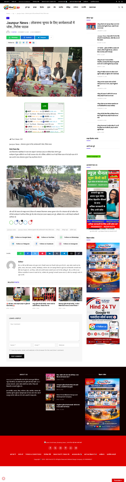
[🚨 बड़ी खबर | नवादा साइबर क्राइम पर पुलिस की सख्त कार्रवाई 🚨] (18, 294)
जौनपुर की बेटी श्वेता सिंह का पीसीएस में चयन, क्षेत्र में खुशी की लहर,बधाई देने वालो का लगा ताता (108, 115)
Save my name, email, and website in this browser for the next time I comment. (37, 350)
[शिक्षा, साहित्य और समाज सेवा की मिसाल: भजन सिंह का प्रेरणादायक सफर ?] (50, 377)
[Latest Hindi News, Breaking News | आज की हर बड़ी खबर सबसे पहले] (11, 7)
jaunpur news (11, 230)
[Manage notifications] (3, 478)
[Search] (122, 7)
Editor (14, 32)
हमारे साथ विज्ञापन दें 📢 (90, 454)
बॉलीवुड (68, 7)
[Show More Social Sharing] (51, 37)
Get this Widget (60, 103)
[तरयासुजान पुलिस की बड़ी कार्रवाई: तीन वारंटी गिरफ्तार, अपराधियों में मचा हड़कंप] (50, 387)
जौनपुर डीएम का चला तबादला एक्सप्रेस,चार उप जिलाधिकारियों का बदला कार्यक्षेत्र (107, 104)
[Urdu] (91, 154)
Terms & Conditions (33, 454)
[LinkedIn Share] (25, 222)
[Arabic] (87, 152)
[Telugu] (89, 154)
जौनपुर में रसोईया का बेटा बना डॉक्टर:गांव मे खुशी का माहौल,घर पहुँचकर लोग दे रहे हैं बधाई (108, 73)
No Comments (36, 32)
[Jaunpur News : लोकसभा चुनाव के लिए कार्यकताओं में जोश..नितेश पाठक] (44, 72)
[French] (95, 152)
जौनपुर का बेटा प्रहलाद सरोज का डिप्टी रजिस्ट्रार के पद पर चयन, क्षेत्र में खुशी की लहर (107, 83)
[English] (93, 152)
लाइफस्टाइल (92, 7)
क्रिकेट (42, 7)
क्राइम (35, 7)
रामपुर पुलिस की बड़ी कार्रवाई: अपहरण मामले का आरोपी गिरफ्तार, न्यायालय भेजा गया (43, 304)
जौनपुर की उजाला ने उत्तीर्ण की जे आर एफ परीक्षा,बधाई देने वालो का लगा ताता (107, 94)
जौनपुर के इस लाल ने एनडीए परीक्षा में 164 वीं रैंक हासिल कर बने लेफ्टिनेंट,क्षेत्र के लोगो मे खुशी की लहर (108, 127)
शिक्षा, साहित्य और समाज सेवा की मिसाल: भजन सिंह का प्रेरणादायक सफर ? (68, 376)
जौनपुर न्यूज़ (65, 230)
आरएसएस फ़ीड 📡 (77, 454)
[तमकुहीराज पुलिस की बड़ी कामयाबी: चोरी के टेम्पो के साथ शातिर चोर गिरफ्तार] (50, 407)
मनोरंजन (76, 7)
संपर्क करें (20, 454)
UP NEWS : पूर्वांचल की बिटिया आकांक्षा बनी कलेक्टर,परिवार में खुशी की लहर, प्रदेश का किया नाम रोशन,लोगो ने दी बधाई (108, 50)
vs (44, 112)
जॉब (54, 7)
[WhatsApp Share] (11, 222)
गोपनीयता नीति (47, 454)
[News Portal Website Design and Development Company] (50, 397)
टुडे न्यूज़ (27, 7)
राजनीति (84, 7)
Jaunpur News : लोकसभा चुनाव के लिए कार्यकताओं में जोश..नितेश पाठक (36, 230)
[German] (97, 152)
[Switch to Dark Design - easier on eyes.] (119, 7)
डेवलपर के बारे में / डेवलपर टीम (61, 454)
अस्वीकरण (101, 454)
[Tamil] (87, 154)
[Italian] (101, 152)
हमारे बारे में (13, 454)
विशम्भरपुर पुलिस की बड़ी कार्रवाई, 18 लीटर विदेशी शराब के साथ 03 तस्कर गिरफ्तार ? (69, 304)
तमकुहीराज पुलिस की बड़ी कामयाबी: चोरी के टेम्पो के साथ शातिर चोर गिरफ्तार (68, 406)
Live (44, 106)
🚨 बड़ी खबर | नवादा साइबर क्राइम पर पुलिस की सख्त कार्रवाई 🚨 (18, 304)
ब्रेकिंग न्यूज (73, 230)
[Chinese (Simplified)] (91, 152)
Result (53, 106)
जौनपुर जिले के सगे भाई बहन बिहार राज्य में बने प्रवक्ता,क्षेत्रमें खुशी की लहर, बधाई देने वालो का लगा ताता (108, 26)
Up (8, 18)
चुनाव (48, 7)
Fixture (35, 106)
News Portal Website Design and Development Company (67, 396)
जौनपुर (58, 230)
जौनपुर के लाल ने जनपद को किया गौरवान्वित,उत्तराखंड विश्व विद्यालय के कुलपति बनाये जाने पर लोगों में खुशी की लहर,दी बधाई (108, 62)
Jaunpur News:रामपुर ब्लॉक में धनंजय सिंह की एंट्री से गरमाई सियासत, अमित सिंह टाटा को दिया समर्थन (108, 38)
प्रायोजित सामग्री (111, 454)
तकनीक (61, 7)
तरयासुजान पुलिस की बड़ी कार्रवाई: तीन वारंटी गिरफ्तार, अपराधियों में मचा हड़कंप (67, 386)
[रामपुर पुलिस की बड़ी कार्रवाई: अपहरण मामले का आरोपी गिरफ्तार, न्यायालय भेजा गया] (44, 294)
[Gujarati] (99, 152)
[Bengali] (89, 152)
